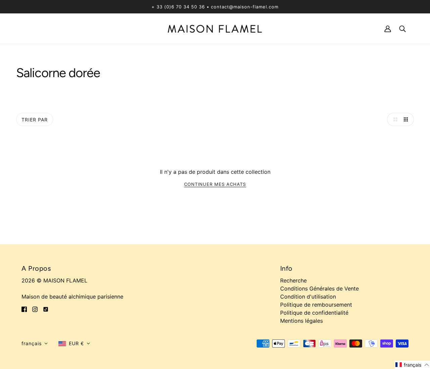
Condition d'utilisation (308, 296)
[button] (35, 343)
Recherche (293, 280)
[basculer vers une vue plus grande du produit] (393, 119)
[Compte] (387, 28)
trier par (35, 119)
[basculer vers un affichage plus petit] (407, 119)
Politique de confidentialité (314, 312)
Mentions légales (301, 320)
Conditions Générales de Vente (319, 288)
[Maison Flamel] (215, 28)
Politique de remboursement (316, 304)
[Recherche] (402, 28)
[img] (24, 308)
